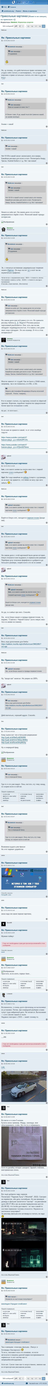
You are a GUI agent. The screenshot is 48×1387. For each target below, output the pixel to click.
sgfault (10, 505)
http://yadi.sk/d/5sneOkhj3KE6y (13, 743)
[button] (16, 26)
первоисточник (33, 518)
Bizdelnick (11, 46)
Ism (12, 51)
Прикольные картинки (24, 18)
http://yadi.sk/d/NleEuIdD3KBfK (13, 737)
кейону (26, 477)
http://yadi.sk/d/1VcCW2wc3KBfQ (14, 740)
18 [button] (40, 26)
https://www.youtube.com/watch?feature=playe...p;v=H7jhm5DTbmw (15, 446)
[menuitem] (4, 7)
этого (11, 472)
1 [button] (22, 26)
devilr (3, 952)
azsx (9, 895)
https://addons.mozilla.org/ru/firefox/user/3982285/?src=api (21, 645)
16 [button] (32, 26)
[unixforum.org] (24, 2)
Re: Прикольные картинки (15, 38)
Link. (3, 1067)
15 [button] (28, 26)
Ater (9, 1297)
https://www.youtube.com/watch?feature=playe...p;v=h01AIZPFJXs (14, 438)
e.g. (3, 78)
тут (28, 270)
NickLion (11, 100)
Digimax (11, 270)
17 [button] (36, 26)
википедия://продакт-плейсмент (14, 1304)
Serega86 (4, 895)
